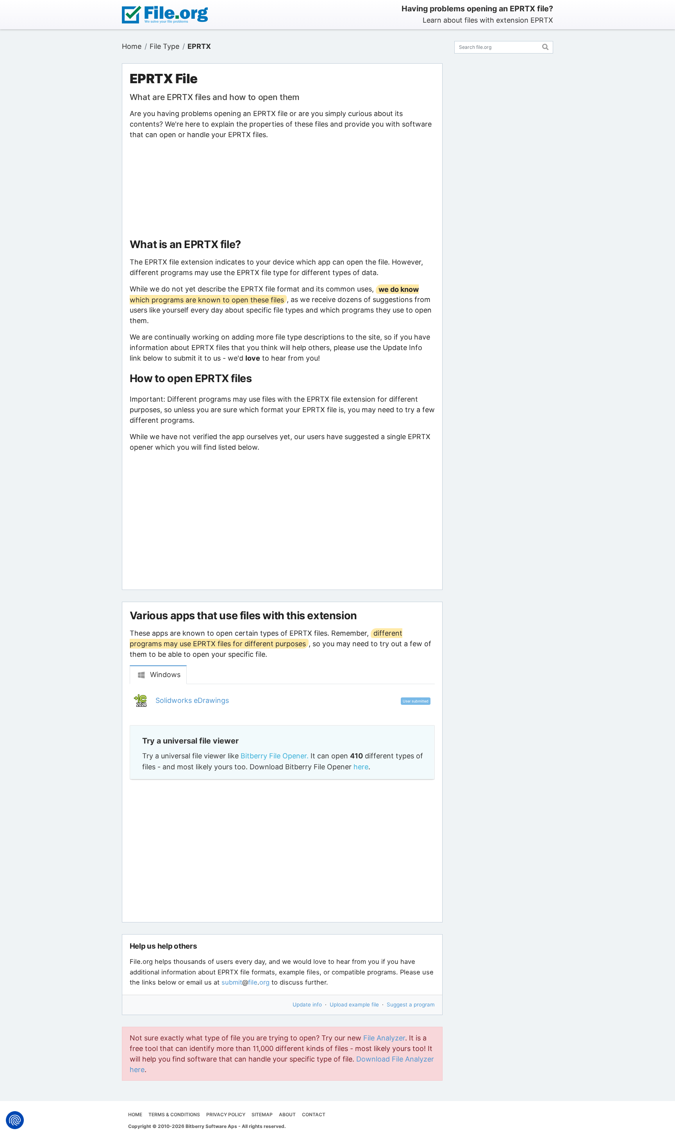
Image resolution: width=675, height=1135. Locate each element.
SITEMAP (262, 1114)
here (361, 767)
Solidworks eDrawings (192, 700)
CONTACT (313, 1114)
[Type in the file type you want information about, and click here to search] (545, 46)
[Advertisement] (282, 189)
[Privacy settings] (15, 1120)
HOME (135, 1114)
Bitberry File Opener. (275, 756)
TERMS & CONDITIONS (174, 1114)
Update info (307, 1004)
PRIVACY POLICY (225, 1114)
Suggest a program (411, 1004)
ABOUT (287, 1114)
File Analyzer (384, 1038)
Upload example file (354, 1004)
